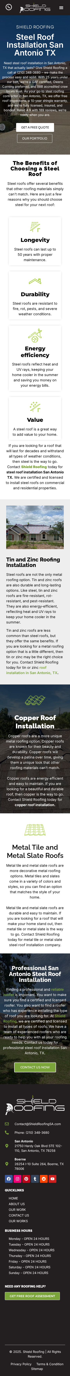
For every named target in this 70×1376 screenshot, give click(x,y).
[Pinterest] (26, 1179)
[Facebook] (9, 1179)
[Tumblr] (35, 1179)
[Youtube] (52, 1179)
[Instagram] (17, 1179)
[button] (61, 7)
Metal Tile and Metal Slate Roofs (35, 851)
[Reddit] (44, 1179)
